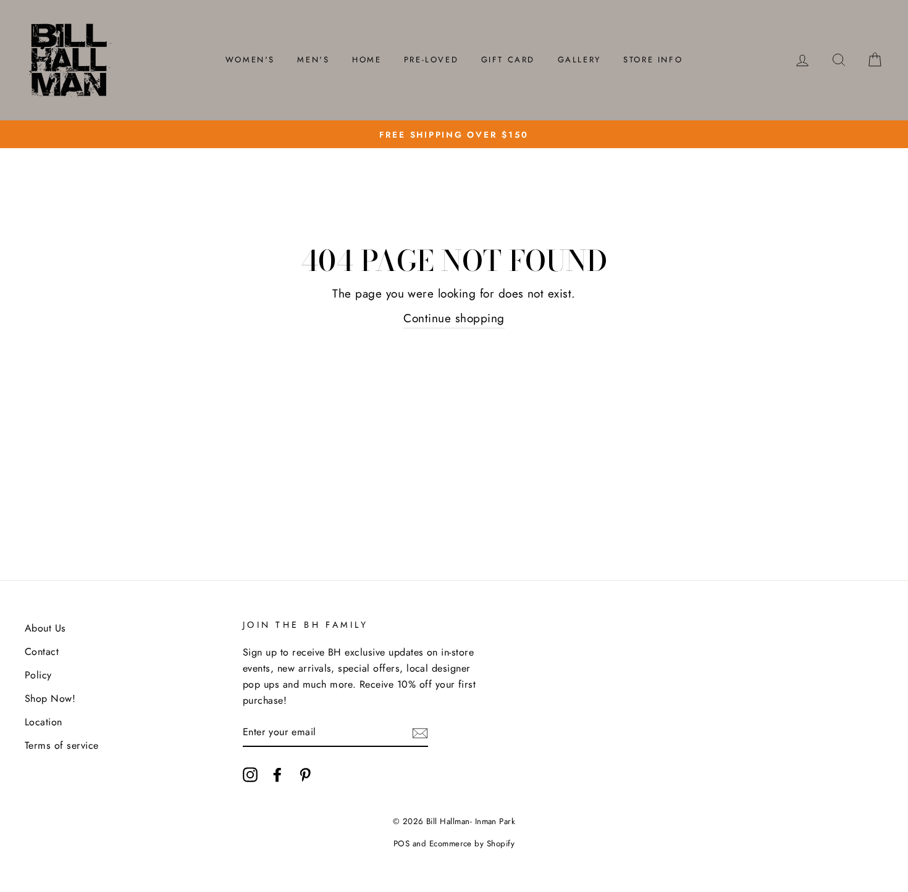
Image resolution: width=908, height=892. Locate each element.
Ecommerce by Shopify (472, 843)
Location (43, 722)
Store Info (653, 59)
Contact (42, 651)
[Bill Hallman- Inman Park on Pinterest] (305, 773)
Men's (313, 59)
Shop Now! (50, 698)
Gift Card (508, 59)
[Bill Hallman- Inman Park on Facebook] (277, 773)
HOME (366, 59)
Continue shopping (453, 318)
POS (401, 843)
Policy (38, 675)
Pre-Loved (431, 59)
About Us (45, 628)
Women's (250, 59)
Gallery (579, 59)
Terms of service (62, 745)
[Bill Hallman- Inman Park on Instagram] (250, 773)
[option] (454, 135)
